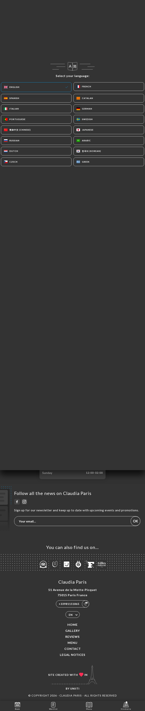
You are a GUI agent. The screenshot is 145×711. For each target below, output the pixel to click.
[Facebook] (17, 502)
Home (72, 624)
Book (17, 709)
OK (135, 521)
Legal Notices (72, 654)
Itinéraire (126, 709)
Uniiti (74, 688)
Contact (72, 648)
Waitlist (53, 709)
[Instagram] (24, 502)
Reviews (72, 636)
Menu (72, 642)
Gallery (72, 630)
